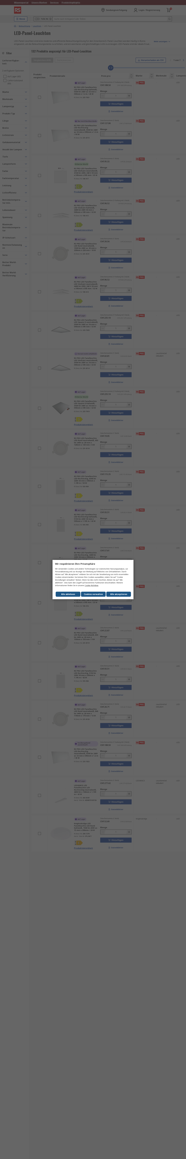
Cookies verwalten (93, 594)
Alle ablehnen (68, 594)
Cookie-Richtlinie (91, 585)
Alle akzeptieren (118, 594)
